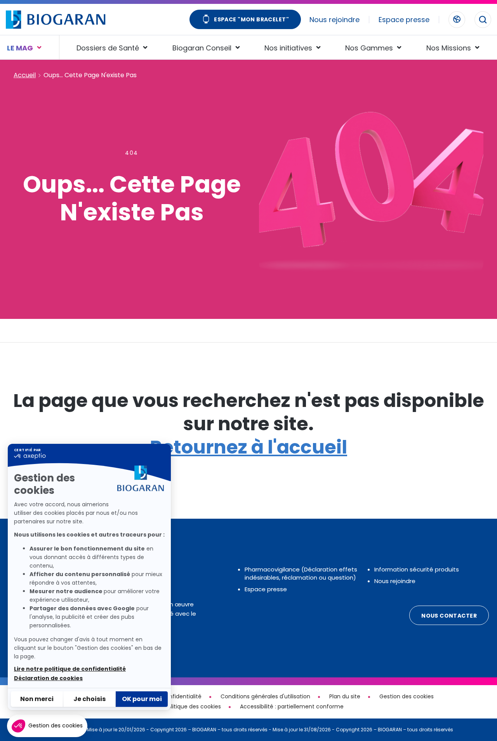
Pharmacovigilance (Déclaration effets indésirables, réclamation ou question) (301, 573)
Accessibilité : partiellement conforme (292, 706)
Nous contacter (449, 616)
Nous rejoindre (334, 19)
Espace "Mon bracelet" (251, 19)
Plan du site (344, 696)
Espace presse (404, 19)
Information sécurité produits (416, 569)
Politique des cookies (193, 706)
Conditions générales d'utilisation (265, 696)
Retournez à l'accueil (248, 447)
